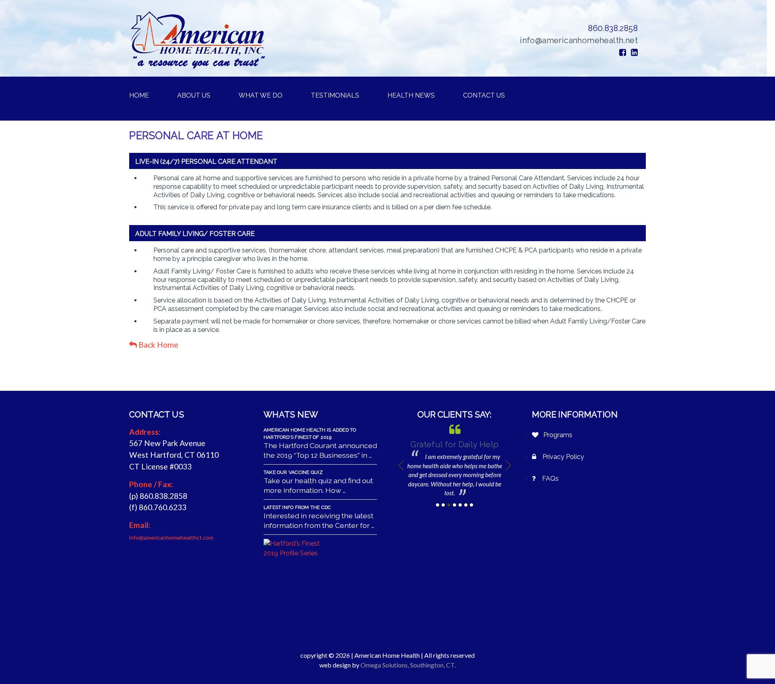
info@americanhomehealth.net (579, 40)
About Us (193, 95)
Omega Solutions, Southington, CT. (408, 665)
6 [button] (466, 505)
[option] (455, 460)
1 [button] (438, 505)
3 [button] (449, 505)
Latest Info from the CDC (297, 507)
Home (139, 95)
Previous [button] (401, 465)
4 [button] (454, 505)
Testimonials (335, 95)
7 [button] (471, 505)
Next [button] (508, 465)
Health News (411, 95)
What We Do (261, 95)
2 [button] (443, 505)
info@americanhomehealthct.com (171, 537)
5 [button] (460, 505)
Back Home (157, 344)
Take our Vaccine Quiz (293, 472)
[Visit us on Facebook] (622, 52)
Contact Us (484, 95)
